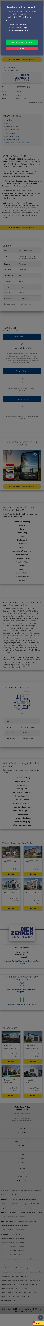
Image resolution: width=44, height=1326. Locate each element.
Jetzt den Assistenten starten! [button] (22, 42)
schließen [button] (22, 48)
